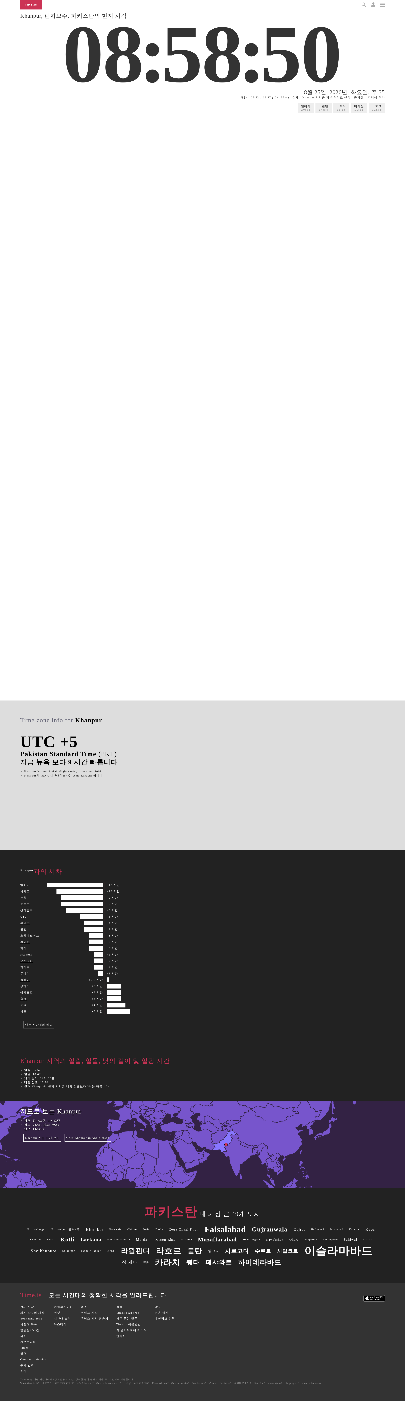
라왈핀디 (135, 1251)
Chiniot (132, 1229)
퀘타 (193, 1262)
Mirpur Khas (165, 1239)
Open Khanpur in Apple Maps (87, 1137)
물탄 (194, 1251)
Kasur (370, 1229)
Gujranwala (270, 1229)
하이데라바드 (260, 1262)
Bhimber (94, 1229)
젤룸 (146, 1262)
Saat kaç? (260, 1383)
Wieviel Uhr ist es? (220, 1383)
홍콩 (23, 998)
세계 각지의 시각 (32, 1312)
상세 (296, 97)
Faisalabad (225, 1229)
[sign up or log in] (373, 6)
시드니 (25, 1011)
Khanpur (35, 1239)
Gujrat (299, 1229)
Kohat (51, 1239)
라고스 (25, 923)
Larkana (90, 1239)
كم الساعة (127, 1383)
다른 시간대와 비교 (39, 1024)
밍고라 (213, 1251)
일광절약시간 (29, 1330)
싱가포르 (26, 992)
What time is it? (30, 1383)
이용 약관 (162, 1312)
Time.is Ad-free (127, 1312)
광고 (158, 1306)
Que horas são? (180, 1383)
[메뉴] (382, 5)
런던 (323, 108)
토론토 (25, 904)
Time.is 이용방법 (128, 1324)
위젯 (57, 1312)
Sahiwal (350, 1239)
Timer (24, 1347)
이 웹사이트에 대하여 (131, 1330)
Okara (294, 1239)
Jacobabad (336, 1229)
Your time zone (31, 1318)
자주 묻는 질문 (126, 1318)
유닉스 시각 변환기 (94, 1318)
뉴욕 (23, 897)
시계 (23, 1336)
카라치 (168, 1262)
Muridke (186, 1239)
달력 (23, 1353)
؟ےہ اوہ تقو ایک (292, 1383)
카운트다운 (28, 1341)
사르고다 (237, 1251)
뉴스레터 (60, 1324)
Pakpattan (311, 1239)
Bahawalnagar (36, 1229)
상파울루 (26, 910)
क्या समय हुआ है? (65, 1383)
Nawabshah (275, 1239)
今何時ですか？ (243, 1383)
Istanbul (26, 954)
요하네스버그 (29, 935)
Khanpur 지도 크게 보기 (42, 1137)
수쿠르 (263, 1251)
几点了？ (47, 1383)
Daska (159, 1229)
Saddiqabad (330, 1239)
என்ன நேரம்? (275, 1383)
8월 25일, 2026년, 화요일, (344, 92)
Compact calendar (33, 1359)
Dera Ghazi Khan (184, 1229)
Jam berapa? (199, 1383)
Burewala (115, 1229)
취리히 (25, 941)
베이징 (359, 108)
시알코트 (288, 1251)
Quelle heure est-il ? (108, 1383)
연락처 (121, 1336)
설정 (119, 1306)
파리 (341, 108)
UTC (23, 916)
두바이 (25, 973)
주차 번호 (27, 1365)
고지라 (111, 1250)
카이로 (25, 967)
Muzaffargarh (251, 1239)
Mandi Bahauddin (118, 1239)
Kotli (68, 1239)
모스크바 (26, 960)
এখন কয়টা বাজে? (142, 1383)
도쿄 (376, 108)
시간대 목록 (28, 1324)
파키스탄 (171, 1211)
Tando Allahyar (91, 1250)
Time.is (31, 4)
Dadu (146, 1229)
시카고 (25, 891)
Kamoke (354, 1229)
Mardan (143, 1239)
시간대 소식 (62, 1318)
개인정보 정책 (165, 1318)
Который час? (160, 1383)
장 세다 (129, 1262)
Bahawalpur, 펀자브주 (65, 1229)
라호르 (169, 1250)
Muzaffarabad (217, 1239)
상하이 (25, 986)
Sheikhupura (43, 1250)
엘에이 (306, 108)
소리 (23, 1371)
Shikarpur (68, 1250)
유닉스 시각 (89, 1312)
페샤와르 (219, 1262)
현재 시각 (27, 1306)
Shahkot (368, 1239)
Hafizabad (317, 1229)
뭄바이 (25, 979)
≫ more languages (312, 1383)
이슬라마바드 (338, 1251)
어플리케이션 (63, 1306)
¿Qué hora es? (85, 1383)
